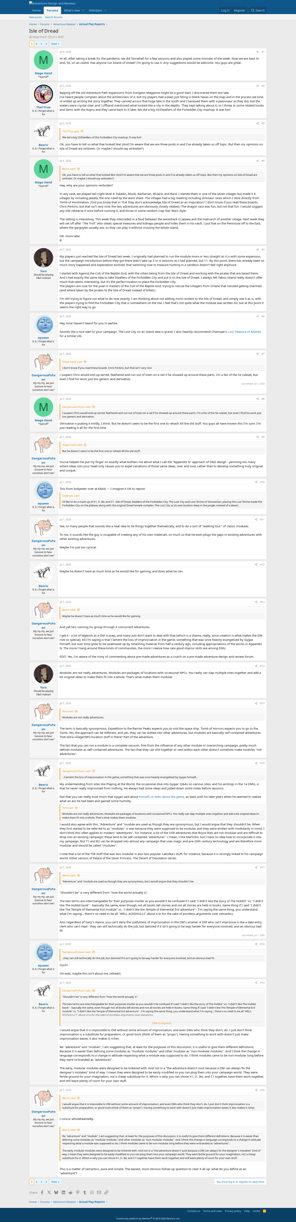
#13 (262, 602)
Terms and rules (212, 1211)
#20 (262, 1090)
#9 (263, 437)
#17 (262, 867)
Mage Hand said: (72, 362)
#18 (262, 944)
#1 (263, 52)
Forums (52, 10)
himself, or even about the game (161, 797)
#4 (263, 160)
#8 (263, 399)
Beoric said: (69, 169)
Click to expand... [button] (162, 1023)
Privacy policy (233, 1211)
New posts (35, 17)
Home (36, 10)
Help (247, 1211)
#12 (262, 564)
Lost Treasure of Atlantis (244, 332)
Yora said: (67, 711)
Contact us (193, 1211)
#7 (263, 354)
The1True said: (70, 131)
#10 (262, 482)
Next (54, 43)
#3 (263, 123)
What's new (72, 10)
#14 (262, 666)
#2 (263, 86)
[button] (83, 10)
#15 (262, 703)
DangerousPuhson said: (76, 407)
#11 (262, 519)
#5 (263, 249)
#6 (263, 316)
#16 (262, 763)
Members (95, 10)
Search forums (53, 17)
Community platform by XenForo (148, 1218)
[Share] (257, 52)
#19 (262, 982)
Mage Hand (39, 37)
